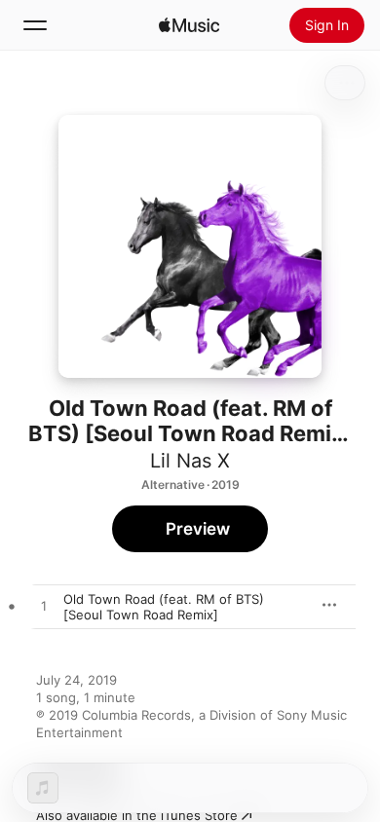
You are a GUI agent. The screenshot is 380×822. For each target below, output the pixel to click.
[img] (189, 25)
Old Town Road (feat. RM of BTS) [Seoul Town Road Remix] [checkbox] (163, 606)
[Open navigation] (35, 25)
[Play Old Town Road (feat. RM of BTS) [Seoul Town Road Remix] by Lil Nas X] (43, 607)
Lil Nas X (190, 460)
